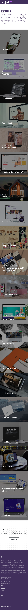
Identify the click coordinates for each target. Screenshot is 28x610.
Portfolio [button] (3, 588)
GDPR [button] (2, 595)
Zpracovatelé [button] (4, 593)
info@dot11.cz (7, 583)
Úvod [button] (2, 585)
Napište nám (14, 539)
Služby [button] (2, 590)
